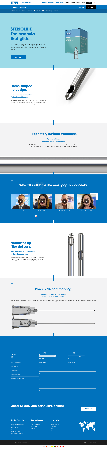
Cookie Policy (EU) (55, 424)
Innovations (51, 2)
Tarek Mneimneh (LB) (64, 210)
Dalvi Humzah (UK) (20, 210)
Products (67, 2)
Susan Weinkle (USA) (86, 210)
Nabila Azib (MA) (42, 210)
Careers (78, 2)
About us (33, 428)
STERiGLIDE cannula (16, 431)
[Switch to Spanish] (52, 446)
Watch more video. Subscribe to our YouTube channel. (54, 216)
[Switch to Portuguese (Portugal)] (57, 446)
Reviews (56, 10)
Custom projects (59, 2)
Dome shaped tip (15, 10)
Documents (53, 430)
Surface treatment (27, 10)
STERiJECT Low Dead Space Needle (17, 425)
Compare (81, 7)
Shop (89, 2)
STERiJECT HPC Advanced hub (17, 428)
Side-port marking (47, 10)
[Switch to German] (46, 446)
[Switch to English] (43, 446)
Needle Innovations (35, 424)
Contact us (33, 430)
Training (73, 2)
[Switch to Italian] (55, 446)
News (83, 2)
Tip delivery (37, 10)
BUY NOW (18, 57)
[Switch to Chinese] (63, 446)
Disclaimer (53, 426)
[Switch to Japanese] (60, 446)
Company (44, 2)
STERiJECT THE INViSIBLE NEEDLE (17, 434)
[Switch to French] (49, 446)
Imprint (53, 428)
